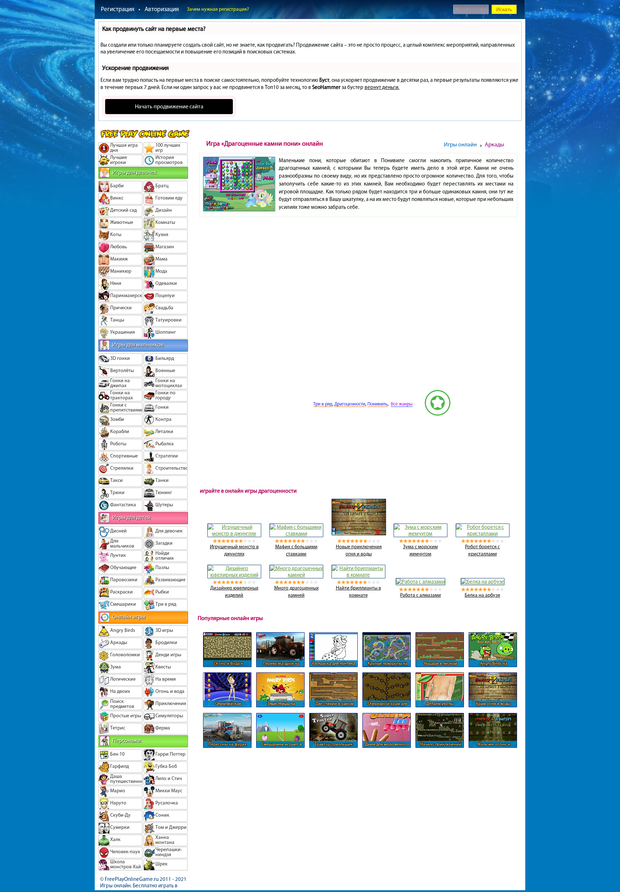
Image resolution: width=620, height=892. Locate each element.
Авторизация (162, 9)
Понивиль (377, 404)
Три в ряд (322, 404)
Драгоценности (349, 404)
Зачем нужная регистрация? (218, 9)
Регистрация (117, 9)
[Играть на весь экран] (286, 414)
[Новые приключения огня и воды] (359, 533)
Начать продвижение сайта (169, 106)
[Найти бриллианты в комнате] (358, 575)
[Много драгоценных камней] (296, 575)
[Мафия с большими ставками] (296, 533)
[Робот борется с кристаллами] (482, 533)
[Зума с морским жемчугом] (420, 533)
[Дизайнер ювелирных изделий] (234, 575)
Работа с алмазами (420, 595)
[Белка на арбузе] (482, 581)
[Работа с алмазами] (420, 581)
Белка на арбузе (482, 595)
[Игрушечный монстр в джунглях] (234, 533)
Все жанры (402, 404)
